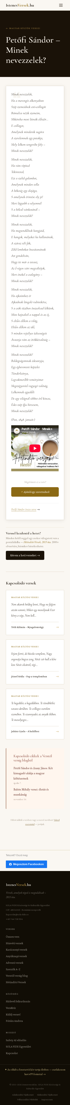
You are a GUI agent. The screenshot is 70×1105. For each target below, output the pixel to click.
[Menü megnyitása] (61, 5)
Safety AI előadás (16, 1040)
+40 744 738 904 (14, 919)
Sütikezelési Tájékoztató (47, 1095)
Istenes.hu (20, 5)
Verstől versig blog (17, 975)
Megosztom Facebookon (28, 864)
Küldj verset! (13, 1014)
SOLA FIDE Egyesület (18, 1046)
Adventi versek (14, 962)
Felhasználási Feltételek (27, 1099)
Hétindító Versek (16, 982)
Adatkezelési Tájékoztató (23, 1095)
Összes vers (12, 936)
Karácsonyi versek (16, 949)
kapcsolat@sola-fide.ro (17, 914)
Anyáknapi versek (16, 956)
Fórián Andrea (14, 1020)
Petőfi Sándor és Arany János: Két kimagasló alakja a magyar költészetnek (33, 773)
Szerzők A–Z (13, 969)
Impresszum (47, 1099)
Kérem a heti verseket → (25, 555)
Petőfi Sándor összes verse (23, 509)
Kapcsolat (12, 1053)
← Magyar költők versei (23, 28)
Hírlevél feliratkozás (18, 1001)
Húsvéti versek (14, 943)
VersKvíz (11, 1008)
